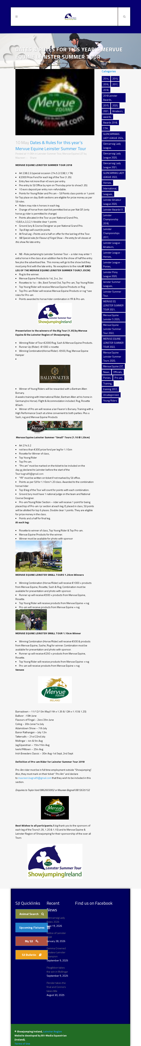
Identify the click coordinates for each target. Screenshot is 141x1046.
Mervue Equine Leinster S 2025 (111, 317)
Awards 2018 (110, 122)
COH (105, 128)
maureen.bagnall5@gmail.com (34, 778)
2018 (105, 90)
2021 (105, 111)
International (109, 188)
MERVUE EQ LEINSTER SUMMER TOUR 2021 (113, 305)
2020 (115, 105)
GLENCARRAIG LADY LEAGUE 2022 (113, 175)
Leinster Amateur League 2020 (112, 202)
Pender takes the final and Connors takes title (56, 987)
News (106, 372)
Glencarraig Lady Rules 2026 (56, 920)
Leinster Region (52, 1031)
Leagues (107, 194)
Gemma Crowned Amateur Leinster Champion (56, 952)
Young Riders (110, 400)
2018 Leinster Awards (110, 98)
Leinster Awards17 (113, 209)
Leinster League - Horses (112, 255)
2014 (105, 78)
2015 (115, 78)
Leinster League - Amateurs (112, 245)
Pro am (118, 378)
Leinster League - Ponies (112, 264)
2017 (115, 84)
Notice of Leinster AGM (56, 935)
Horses (107, 183)
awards (107, 117)
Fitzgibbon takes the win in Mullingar (57, 970)
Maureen (20, 158)
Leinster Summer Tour (49, 153)
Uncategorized (111, 395)
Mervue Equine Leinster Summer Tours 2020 (112, 356)
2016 (105, 84)
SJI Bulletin (29, 955)
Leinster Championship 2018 (110, 219)
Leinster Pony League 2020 (110, 274)
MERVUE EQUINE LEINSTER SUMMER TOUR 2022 (113, 343)
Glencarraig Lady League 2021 (112, 165)
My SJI (29, 941)
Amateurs (117, 111)
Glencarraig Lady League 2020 (112, 155)
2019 (105, 105)
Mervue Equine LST (72, 153)
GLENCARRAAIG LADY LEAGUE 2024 (113, 136)
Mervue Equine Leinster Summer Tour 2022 (112, 329)
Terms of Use (22, 1043)
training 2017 (110, 389)
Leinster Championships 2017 (111, 233)
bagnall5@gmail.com (32, 474)
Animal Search (29, 914)
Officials (117, 372)
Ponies (107, 378)
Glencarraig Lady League (112, 146)
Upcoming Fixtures (31, 927)
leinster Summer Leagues (112, 284)
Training (107, 383)
